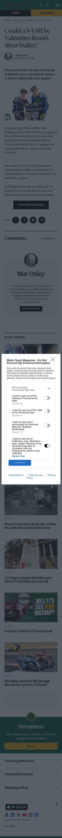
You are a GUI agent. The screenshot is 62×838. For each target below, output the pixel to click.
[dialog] (31, 419)
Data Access (36, 475)
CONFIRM (20, 463)
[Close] (53, 360)
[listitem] (31, 388)
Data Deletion (16, 475)
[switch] (47, 398)
